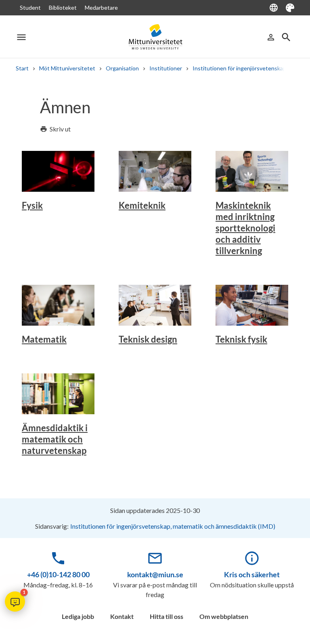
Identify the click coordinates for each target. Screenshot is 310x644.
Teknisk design (148, 339)
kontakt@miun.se (155, 574)
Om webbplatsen (223, 616)
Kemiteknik (142, 205)
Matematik (44, 339)
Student (30, 7)
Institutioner (165, 68)
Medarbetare (101, 7)
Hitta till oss (166, 616)
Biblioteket (63, 7)
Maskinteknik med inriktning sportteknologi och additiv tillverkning (245, 228)
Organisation (122, 68)
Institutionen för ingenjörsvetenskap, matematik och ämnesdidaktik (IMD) (172, 526)
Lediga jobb (78, 616)
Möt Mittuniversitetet (67, 68)
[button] (15, 601)
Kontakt (122, 616)
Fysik (32, 205)
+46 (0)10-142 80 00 (58, 574)
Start (22, 68)
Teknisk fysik (241, 339)
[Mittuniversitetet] (155, 37)
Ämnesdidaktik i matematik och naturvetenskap (55, 439)
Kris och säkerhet (252, 574)
